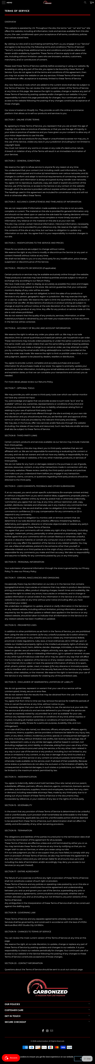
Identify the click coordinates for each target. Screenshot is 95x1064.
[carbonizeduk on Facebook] (43, 1031)
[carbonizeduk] (47, 2)
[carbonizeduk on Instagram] (47, 1031)
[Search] (86, 2)
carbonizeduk (42, 1041)
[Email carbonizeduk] (52, 1031)
